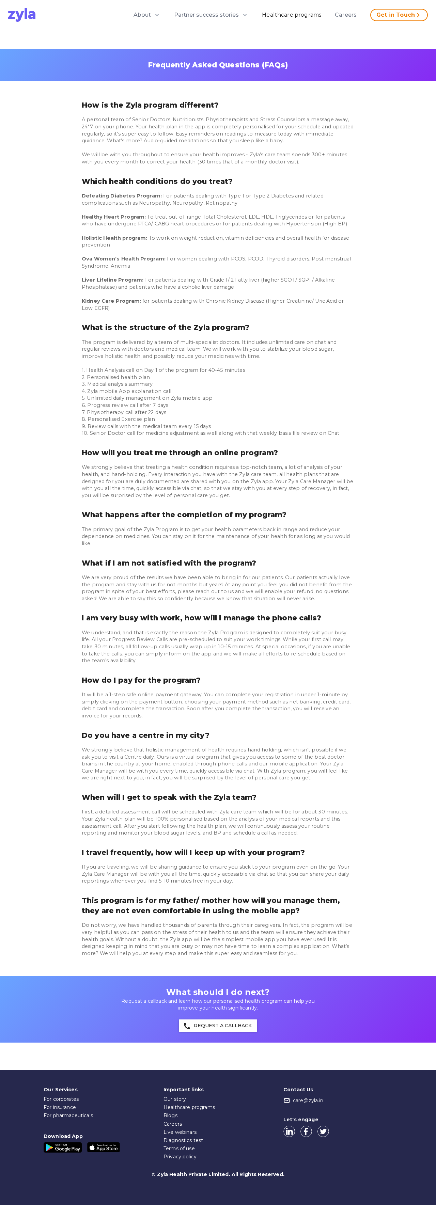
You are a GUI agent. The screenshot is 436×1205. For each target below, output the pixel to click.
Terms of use (179, 1148)
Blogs (170, 1115)
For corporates (61, 1099)
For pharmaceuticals (68, 1115)
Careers (346, 15)
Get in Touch (395, 15)
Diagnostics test (183, 1140)
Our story (175, 1099)
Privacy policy (180, 1157)
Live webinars (180, 1132)
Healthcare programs (291, 15)
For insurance (60, 1107)
